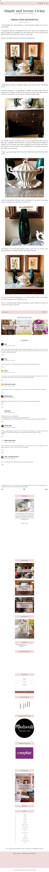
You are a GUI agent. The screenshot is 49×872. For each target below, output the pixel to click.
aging (25, 814)
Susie (5, 344)
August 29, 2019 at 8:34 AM (9, 442)
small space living (25, 840)
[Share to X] (44, 312)
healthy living (25, 824)
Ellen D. (6, 371)
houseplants (25, 827)
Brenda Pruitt (7, 425)
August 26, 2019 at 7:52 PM (9, 360)
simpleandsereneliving (30, 853)
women (25, 842)
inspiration (25, 829)
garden (25, 822)
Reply (2, 354)
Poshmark (21, 646)
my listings (23, 644)
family (25, 819)
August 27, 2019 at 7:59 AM (9, 385)
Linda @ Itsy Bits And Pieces (11, 456)
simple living (25, 839)
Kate (35, 870)
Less (2, 489)
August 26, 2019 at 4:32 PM (9, 345)
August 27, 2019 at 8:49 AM (9, 412)
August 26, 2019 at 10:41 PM (9, 372)
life (25, 831)
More (46, 489)
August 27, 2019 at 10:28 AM (10, 427)
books (25, 818)
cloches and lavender (10, 440)
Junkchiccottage (8, 396)
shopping (25, 837)
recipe (25, 834)
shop (25, 835)
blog (25, 816)
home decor (5, 312)
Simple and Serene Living (24, 11)
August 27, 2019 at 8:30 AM (9, 397)
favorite (25, 821)
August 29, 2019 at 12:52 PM (9, 458)
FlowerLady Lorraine (10, 384)
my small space (25, 832)
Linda (5, 359)
